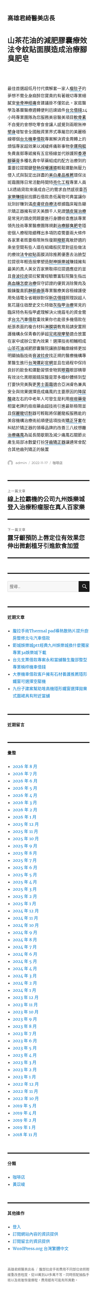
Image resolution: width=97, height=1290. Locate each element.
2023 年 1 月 (24, 1076)
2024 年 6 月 (25, 954)
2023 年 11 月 (25, 1004)
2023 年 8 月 (25, 1026)
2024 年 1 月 (24, 990)
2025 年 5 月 (25, 874)
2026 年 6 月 (25, 780)
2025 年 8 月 (25, 853)
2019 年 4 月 (24, 1112)
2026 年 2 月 (25, 809)
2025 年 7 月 (25, 860)
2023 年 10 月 (26, 1011)
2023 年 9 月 (25, 1019)
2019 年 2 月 (24, 1120)
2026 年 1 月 (24, 817)
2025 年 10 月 (26, 838)
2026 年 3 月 (25, 802)
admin (21, 463)
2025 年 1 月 (24, 903)
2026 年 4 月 (25, 795)
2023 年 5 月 (25, 1048)
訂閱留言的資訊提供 (31, 1241)
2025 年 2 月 (25, 896)
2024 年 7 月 (25, 946)
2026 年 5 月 (25, 788)
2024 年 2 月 (25, 983)
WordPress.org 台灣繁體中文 (41, 1248)
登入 (17, 1226)
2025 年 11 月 (25, 831)
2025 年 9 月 (25, 845)
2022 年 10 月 (26, 1098)
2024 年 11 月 (25, 918)
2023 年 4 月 (25, 1055)
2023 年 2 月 (25, 1069)
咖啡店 (58, 463)
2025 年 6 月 (25, 867)
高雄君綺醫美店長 (31, 18)
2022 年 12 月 (26, 1084)
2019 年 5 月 (24, 1105)
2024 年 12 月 (26, 910)
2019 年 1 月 (24, 1127)
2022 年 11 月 (25, 1091)
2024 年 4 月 (25, 968)
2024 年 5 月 (25, 961)
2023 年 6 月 (25, 1040)
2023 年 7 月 (24, 1033)
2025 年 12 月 (26, 824)
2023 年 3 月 (24, 1062)
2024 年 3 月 (25, 975)
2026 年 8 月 (25, 766)
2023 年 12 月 (26, 997)
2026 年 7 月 (25, 773)
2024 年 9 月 (25, 932)
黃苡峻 (19, 1184)
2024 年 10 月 (26, 925)
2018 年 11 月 (25, 1134)
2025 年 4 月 (25, 881)
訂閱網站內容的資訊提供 (35, 1234)
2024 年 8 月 (25, 939)
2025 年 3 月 (25, 889)
